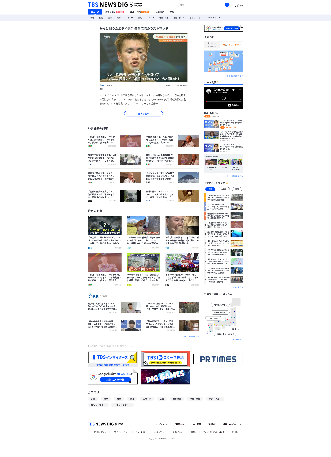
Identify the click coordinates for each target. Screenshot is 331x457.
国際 (110, 17)
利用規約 (193, 432)
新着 (92, 17)
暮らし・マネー (196, 17)
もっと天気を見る (234, 75)
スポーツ (129, 17)
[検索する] (227, 5)
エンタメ (150, 17)
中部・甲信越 (219, 312)
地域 (172, 11)
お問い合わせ (177, 432)
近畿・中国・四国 (224, 334)
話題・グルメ (179, 17)
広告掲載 (234, 432)
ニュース (95, 11)
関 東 (234, 329)
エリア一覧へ (235, 339)
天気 (140, 17)
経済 (119, 17)
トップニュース (161, 424)
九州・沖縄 (213, 318)
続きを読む (143, 113)
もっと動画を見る (234, 176)
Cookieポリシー (160, 432)
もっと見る (236, 287)
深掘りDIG (114, 11)
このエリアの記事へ (189, 336)
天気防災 (160, 11)
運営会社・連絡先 (99, 432)
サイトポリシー (141, 432)
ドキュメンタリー (214, 17)
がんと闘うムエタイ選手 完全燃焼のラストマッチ (116, 346)
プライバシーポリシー (121, 432)
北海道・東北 (219, 304)
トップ (90, 346)
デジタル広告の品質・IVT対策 (213, 432)
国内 (101, 17)
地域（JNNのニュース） (233, 424)
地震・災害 (163, 17)
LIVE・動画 (139, 11)
